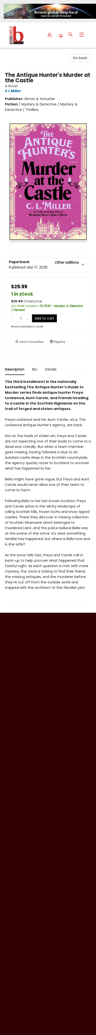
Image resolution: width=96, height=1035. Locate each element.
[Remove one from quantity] (14, 318)
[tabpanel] (48, 490)
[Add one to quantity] (27, 318)
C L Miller (13, 90)
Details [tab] (51, 369)
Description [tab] (14, 369)
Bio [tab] (34, 369)
